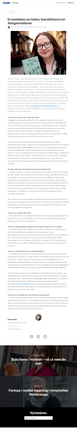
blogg (14, 2)
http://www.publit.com (15, 329)
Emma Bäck (14, 27)
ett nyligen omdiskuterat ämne (44, 106)
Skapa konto (61, 3)
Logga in (71, 3)
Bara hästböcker (25, 284)
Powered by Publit (41, 27)
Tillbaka (12, 12)
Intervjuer (31, 27)
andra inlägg (13, 322)
